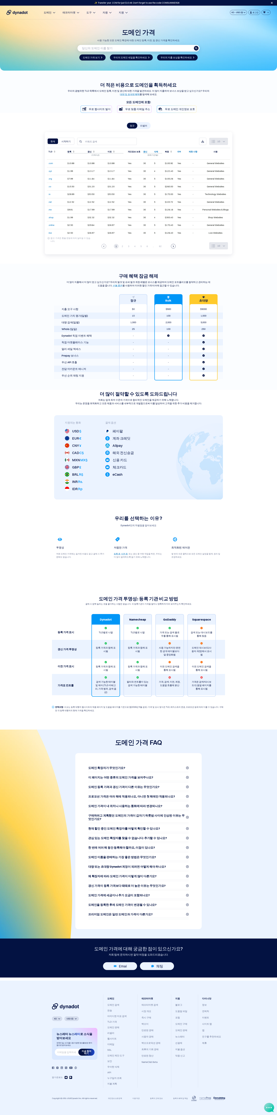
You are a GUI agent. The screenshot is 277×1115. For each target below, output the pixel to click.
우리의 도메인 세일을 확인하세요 (130, 57)
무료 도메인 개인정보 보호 (180, 109)
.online (51, 225)
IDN (179, 151)
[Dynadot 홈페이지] (17, 12)
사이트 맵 (207, 1023)
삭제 (156, 151)
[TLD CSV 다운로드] (202, 141)
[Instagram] (57, 1068)
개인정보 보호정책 (115, 1098)
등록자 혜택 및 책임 (180, 1098)
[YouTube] (71, 1068)
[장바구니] (266, 12)
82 (160, 246)
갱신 (145, 151)
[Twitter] (66, 1068)
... (153, 246)
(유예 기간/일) (152, 155)
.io (49, 194)
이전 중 (124, 554)
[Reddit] (76, 1068)
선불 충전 (117, 285)
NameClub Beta (150, 1062)
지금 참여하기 (86, 1052)
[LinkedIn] (62, 1068)
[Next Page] (173, 246)
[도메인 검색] (196, 48)
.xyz (50, 171)
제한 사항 (193, 151)
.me (50, 209)
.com (50, 163)
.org (50, 178)
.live (50, 233)
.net (50, 202)
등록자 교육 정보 (156, 1098)
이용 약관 (136, 1098)
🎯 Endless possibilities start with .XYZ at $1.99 (137, 2)
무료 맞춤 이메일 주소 (137, 109)
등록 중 (117, 554)
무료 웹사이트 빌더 (99, 109)
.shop (51, 217)
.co (49, 186)
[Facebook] (53, 1068)
